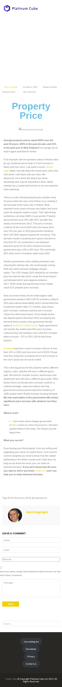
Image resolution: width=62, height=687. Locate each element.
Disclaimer (31, 649)
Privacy (31, 656)
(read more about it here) (25, 325)
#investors (19, 497)
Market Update (50, 87)
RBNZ (14, 424)
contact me (40, 471)
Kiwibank (8, 348)
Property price (8, 92)
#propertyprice (39, 497)
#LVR (28, 497)
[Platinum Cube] (20, 8)
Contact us (31, 663)
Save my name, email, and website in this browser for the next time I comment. (30, 573)
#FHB (10, 497)
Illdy (15, 679)
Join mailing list (31, 641)
